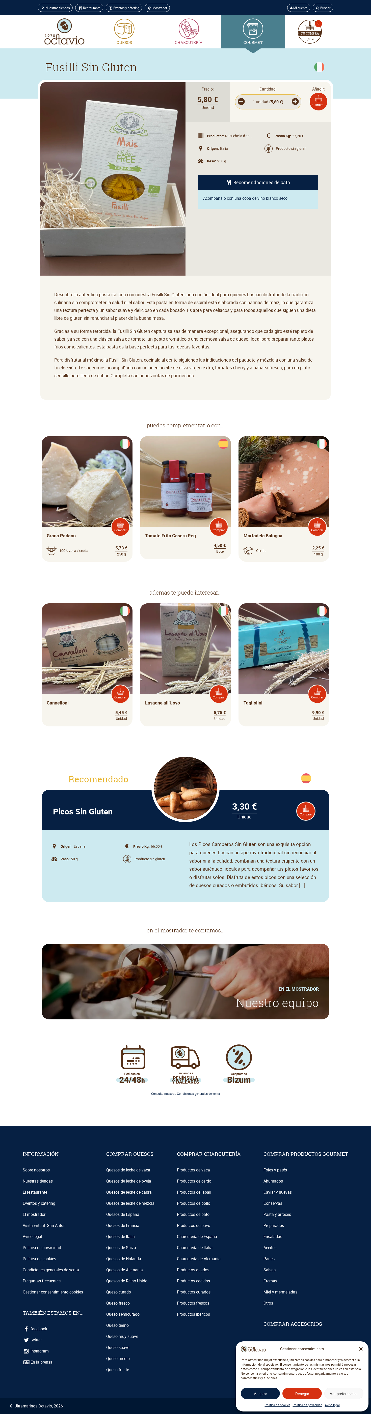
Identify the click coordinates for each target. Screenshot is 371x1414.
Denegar (302, 1393)
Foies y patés (275, 1170)
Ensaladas (272, 1236)
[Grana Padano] (87, 481)
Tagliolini (253, 702)
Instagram (39, 1351)
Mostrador (159, 8)
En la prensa (41, 1362)
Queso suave (117, 1347)
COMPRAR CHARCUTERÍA (209, 1154)
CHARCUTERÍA (188, 42)
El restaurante (35, 1192)
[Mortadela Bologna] (283, 481)
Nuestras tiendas (57, 8)
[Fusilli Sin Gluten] (113, 179)
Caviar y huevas (277, 1192)
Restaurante (91, 8)
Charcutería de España (197, 1236)
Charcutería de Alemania (199, 1258)
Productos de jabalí (194, 1192)
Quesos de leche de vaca (128, 1170)
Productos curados (193, 1292)
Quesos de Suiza (121, 1247)
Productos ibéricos (193, 1314)
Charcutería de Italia (195, 1247)
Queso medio (118, 1358)
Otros (268, 1303)
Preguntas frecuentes (42, 1281)
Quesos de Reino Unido (126, 1281)
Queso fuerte (117, 1369)
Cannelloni (58, 702)
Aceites (269, 1247)
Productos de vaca (193, 1170)
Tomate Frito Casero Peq (170, 535)
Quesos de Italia (120, 1236)
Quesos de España (122, 1214)
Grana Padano (61, 535)
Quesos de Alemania (124, 1270)
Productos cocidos (193, 1281)
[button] (360, 1348)
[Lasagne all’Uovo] (185, 648)
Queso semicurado (123, 1314)
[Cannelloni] (87, 648)
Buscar (325, 8)
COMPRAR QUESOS (129, 1154)
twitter (36, 1340)
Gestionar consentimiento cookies (53, 1292)
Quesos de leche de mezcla (130, 1203)
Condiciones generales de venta (51, 1270)
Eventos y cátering (126, 8)
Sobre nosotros (36, 1170)
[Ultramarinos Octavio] (64, 31)
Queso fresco (118, 1303)
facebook (38, 1329)
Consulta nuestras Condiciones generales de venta (185, 1094)
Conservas (272, 1203)
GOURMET (253, 42)
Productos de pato (193, 1214)
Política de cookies (277, 1405)
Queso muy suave (122, 1336)
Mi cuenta (300, 8)
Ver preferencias (344, 1393)
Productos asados (193, 1270)
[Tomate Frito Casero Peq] (185, 481)
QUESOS (124, 42)
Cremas (270, 1281)
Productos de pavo (193, 1225)
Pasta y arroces (277, 1214)
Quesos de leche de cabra (129, 1192)
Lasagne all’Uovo (162, 702)
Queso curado (118, 1292)
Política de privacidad (307, 1405)
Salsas (269, 1270)
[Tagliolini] (283, 648)
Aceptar (260, 1393)
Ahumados (273, 1181)
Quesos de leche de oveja (128, 1181)
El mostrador (34, 1214)
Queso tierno (117, 1325)
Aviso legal (332, 1405)
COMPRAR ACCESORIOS (292, 1323)
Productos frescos (193, 1303)
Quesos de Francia (122, 1225)
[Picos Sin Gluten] (185, 788)
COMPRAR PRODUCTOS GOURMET (305, 1154)
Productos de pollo (193, 1203)
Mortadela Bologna (263, 535)
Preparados (273, 1225)
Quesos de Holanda (123, 1258)
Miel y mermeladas (280, 1292)
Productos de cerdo (194, 1181)
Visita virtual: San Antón (44, 1225)
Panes (269, 1258)
